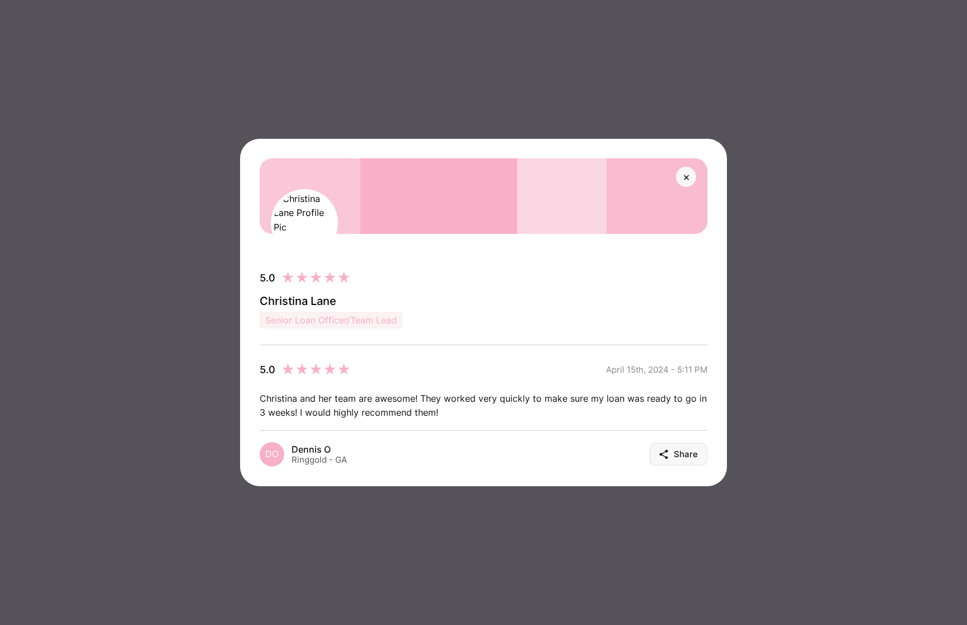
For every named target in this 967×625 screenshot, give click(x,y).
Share (686, 454)
